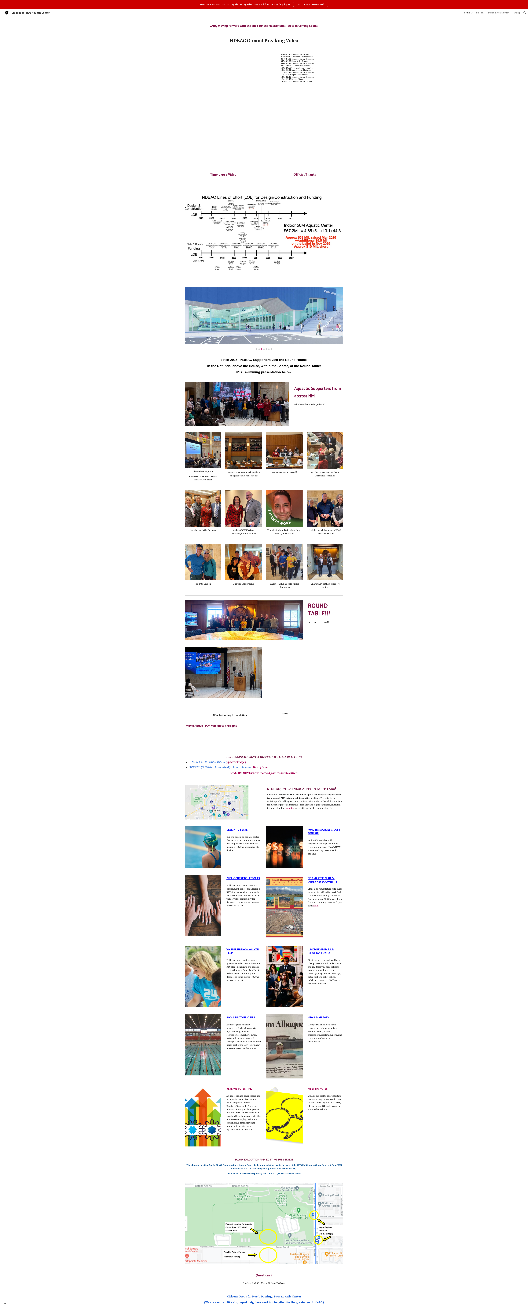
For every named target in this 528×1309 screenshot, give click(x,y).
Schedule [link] (480, 12)
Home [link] (467, 12)
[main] (264, 24)
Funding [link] (516, 12)
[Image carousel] (264, 318)
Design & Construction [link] (498, 12)
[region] (264, 4)
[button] (524, 12)
